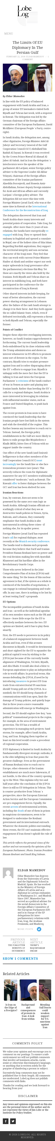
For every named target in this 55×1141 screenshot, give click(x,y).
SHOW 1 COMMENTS (20, 958)
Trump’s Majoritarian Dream (37, 948)
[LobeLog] (27, 15)
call (11, 537)
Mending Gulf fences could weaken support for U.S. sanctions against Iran (45, 1016)
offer (14, 483)
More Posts (25, 929)
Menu (8, 33)
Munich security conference (34, 541)
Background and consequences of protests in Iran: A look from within (28, 1011)
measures (21, 681)
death (21, 810)
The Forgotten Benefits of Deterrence (16, 948)
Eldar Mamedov (35, 56)
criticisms (23, 381)
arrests (14, 806)
